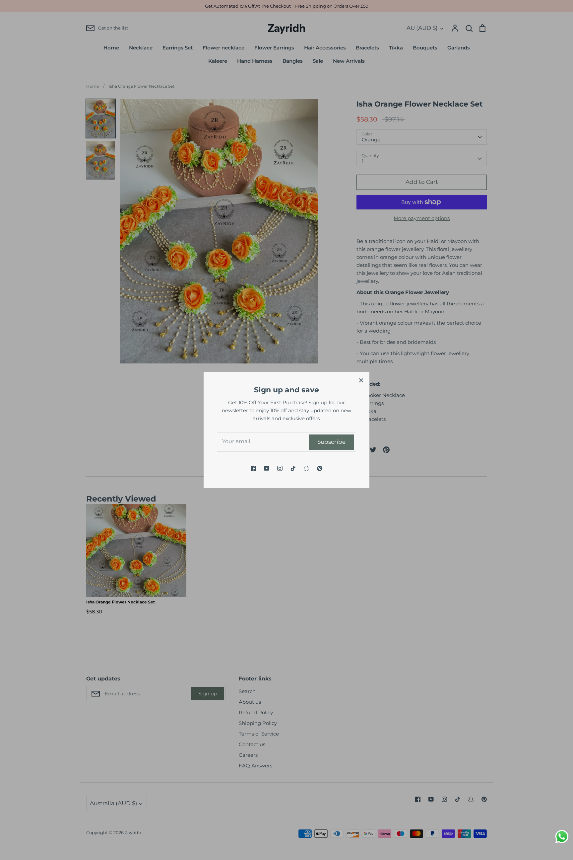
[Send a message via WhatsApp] (562, 836)
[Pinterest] (319, 468)
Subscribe (331, 441)
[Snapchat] (306, 468)
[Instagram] (279, 468)
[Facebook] (253, 468)
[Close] (361, 380)
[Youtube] (266, 468)
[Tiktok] (293, 468)
